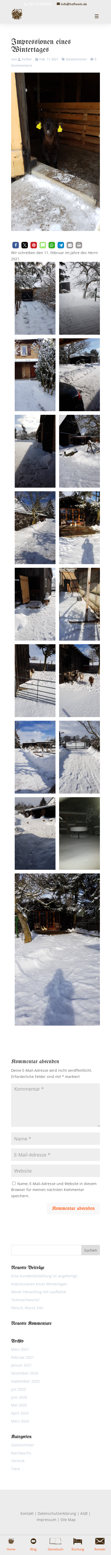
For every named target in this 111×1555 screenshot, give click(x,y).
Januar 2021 (21, 1365)
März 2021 (20, 1349)
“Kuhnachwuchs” (25, 1299)
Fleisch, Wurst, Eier (27, 1307)
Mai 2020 (19, 1405)
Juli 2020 (18, 1389)
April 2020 (20, 1413)
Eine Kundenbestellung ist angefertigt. (44, 1275)
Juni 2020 (19, 1397)
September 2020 (25, 1381)
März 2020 (20, 1421)
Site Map (68, 1519)
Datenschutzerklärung (57, 1513)
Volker (27, 59)
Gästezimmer (76, 59)
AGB (84, 1513)
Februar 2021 (22, 1357)
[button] (15, 245)
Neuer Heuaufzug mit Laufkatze (38, 1291)
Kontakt (27, 1513)
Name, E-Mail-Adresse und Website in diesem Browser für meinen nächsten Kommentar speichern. (54, 1190)
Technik (18, 1460)
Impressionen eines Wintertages (39, 1283)
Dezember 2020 (24, 1373)
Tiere (15, 1468)
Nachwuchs (21, 1453)
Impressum (46, 1519)
